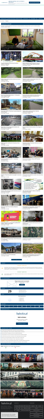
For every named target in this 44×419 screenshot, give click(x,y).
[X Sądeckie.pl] (13, 306)
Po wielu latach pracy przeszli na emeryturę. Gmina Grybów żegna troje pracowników (14, 333)
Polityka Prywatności (36, 410)
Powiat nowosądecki (26, 410)
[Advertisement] (22, 11)
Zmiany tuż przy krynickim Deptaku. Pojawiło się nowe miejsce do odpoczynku (13, 334)
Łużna (22, 408)
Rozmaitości (40, 18)
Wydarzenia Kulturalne (18, 18)
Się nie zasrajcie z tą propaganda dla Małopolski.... (10, 347)
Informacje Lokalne (3, 18)
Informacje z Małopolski (11, 18)
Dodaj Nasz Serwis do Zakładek (34, 2)
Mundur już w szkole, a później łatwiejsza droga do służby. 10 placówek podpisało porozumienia (15, 337)
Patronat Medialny (36, 416)
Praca (36, 412)
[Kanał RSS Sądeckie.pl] (39, 306)
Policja (17, 408)
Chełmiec (18, 410)
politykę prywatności (13, 416)
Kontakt (22, 284)
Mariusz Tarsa (27, 408)
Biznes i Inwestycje (25, 18)
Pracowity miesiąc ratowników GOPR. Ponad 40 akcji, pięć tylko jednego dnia (13, 341)
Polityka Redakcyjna (36, 414)
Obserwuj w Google (22, 323)
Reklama (36, 408)
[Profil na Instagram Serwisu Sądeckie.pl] (30, 306)
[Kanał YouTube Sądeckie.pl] (22, 306)
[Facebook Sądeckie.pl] (5, 306)
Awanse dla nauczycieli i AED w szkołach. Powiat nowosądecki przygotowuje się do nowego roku (15, 340)
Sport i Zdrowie (33, 18)
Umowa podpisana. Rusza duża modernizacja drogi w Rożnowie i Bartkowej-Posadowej (14, 331)
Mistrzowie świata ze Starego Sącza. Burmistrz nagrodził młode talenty (12, 330)
